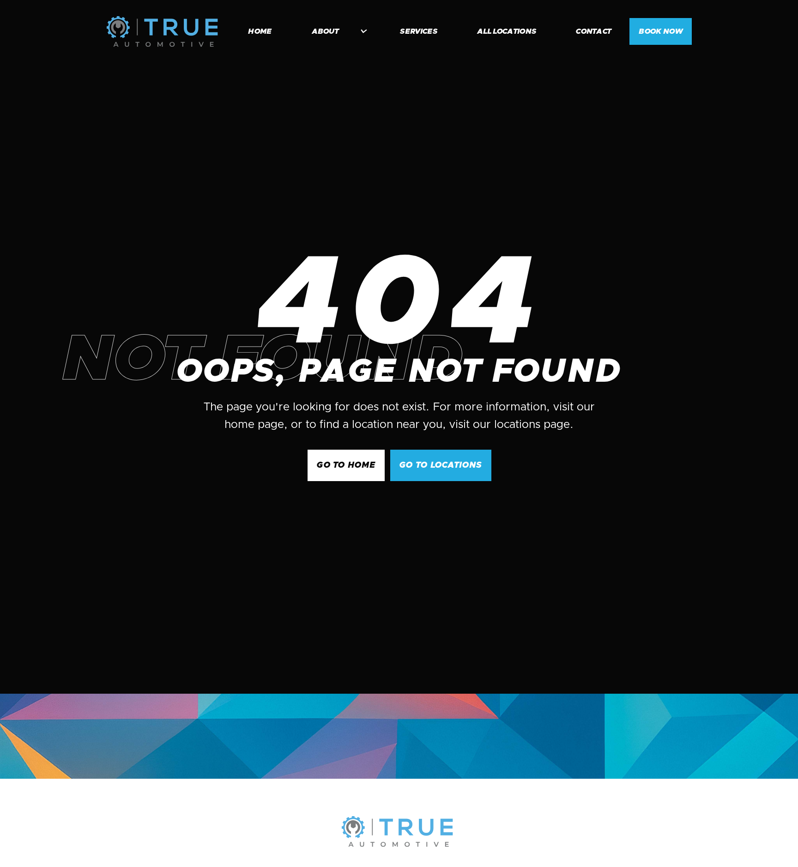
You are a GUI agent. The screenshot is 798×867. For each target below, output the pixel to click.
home (260, 31)
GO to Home (346, 465)
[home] (162, 31)
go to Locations (440, 465)
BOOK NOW (661, 31)
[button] (334, 31)
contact (593, 31)
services (418, 31)
